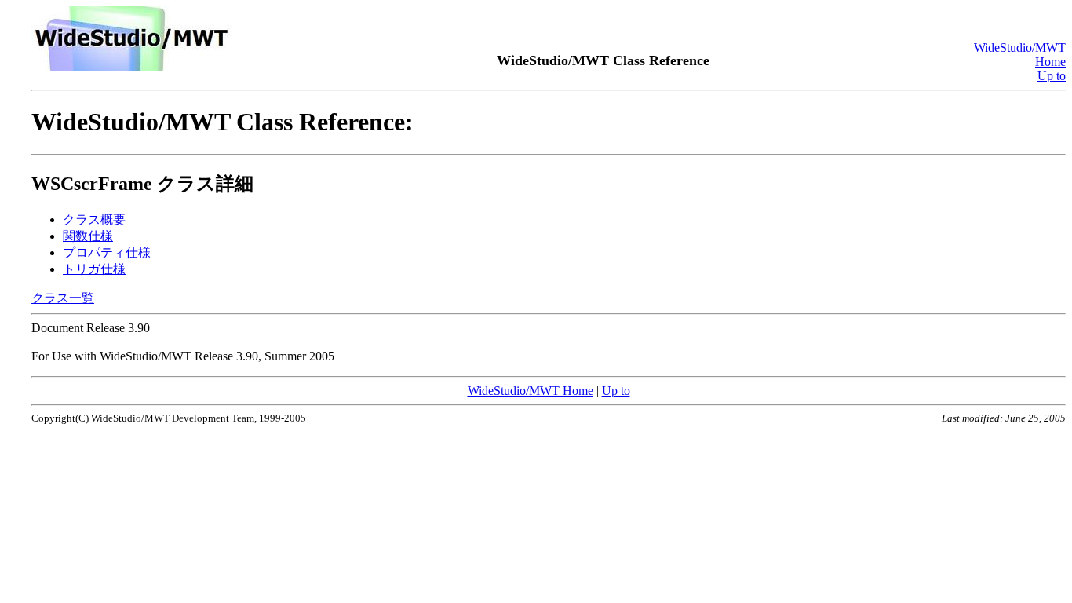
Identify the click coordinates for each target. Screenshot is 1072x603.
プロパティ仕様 (107, 252)
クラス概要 (94, 219)
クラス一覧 (62, 298)
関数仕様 (88, 236)
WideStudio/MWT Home (530, 390)
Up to (1051, 75)
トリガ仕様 (94, 269)
